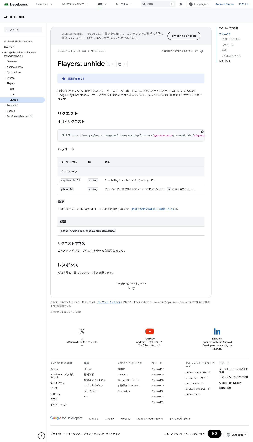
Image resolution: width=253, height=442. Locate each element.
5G (86, 396)
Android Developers (67, 51)
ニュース (55, 393)
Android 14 (158, 385)
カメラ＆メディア (93, 385)
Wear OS (123, 374)
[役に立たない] (201, 51)
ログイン (244, 4)
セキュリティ (57, 382)
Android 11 (157, 402)
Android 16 (158, 374)
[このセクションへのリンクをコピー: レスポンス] (81, 265)
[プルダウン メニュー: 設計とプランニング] (88, 4)
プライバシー (91, 391)
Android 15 (158, 380)
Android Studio (224, 4)
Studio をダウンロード (198, 388)
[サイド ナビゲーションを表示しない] (41, 435)
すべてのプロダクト (180, 418)
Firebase (125, 418)
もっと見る (122, 4)
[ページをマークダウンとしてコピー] (120, 64)
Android (54, 369)
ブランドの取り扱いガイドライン (102, 433)
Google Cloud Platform (150, 418)
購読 (214, 433)
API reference (14, 17)
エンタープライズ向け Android (62, 376)
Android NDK (193, 394)
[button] (22, 54)
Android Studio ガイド (198, 372)
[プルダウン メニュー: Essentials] (53, 4)
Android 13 (158, 391)
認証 (70, 78)
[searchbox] (23, 29)
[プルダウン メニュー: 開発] (107, 4)
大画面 (121, 369)
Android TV (124, 391)
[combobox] (158, 4)
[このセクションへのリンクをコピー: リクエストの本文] (88, 244)
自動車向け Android (128, 385)
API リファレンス (195, 383)
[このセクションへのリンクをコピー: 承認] (67, 202)
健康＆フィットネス (95, 380)
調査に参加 (225, 388)
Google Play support (230, 382)
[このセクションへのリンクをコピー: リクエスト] (81, 114)
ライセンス (74, 433)
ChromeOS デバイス (129, 380)
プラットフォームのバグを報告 (233, 370)
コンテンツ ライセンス (108, 302)
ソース (53, 388)
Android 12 (158, 396)
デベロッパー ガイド (197, 377)
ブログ (54, 399)
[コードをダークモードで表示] (202, 132)
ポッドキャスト (58, 404)
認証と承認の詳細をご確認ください (154, 209)
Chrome (109, 418)
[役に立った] (196, 51)
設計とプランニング (73, 4)
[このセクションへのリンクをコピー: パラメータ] (78, 150)
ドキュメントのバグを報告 (233, 377)
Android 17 (158, 369)
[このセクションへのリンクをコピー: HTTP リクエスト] (88, 122)
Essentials (42, 4)
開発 (99, 4)
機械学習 (89, 374)
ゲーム (87, 369)
